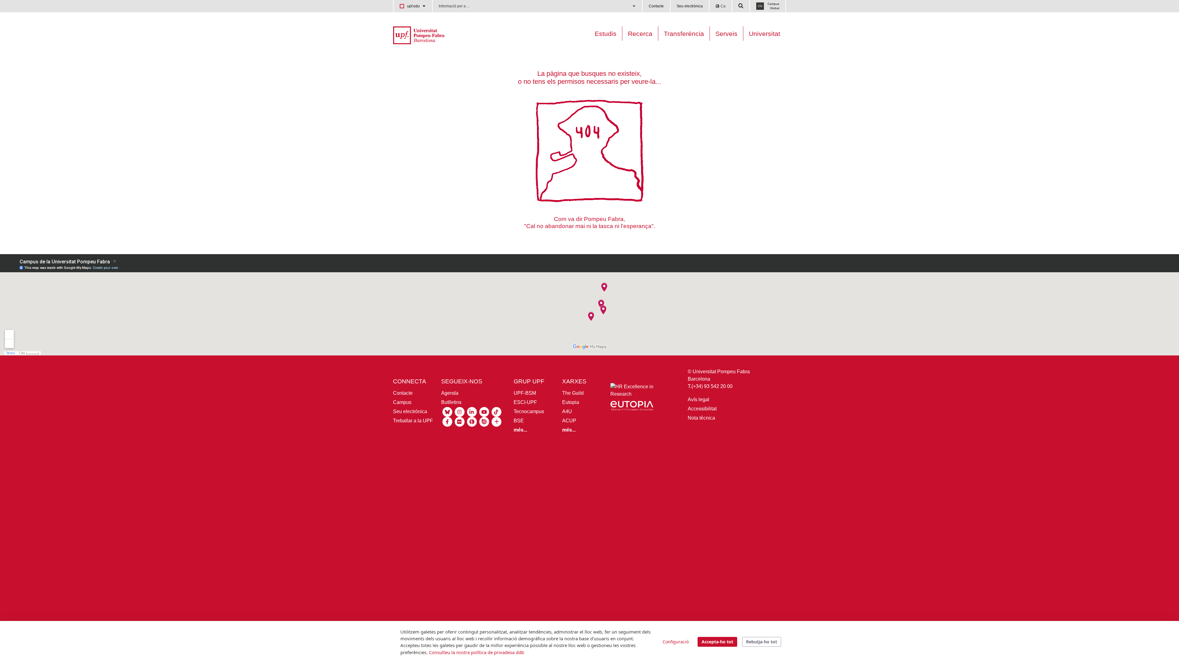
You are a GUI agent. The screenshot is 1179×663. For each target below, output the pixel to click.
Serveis (726, 33)
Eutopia (570, 402)
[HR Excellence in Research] (631, 391)
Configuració (676, 642)
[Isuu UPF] (484, 421)
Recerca (640, 33)
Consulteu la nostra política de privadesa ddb (476, 652)
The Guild (573, 393)
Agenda (449, 393)
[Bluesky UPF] (447, 411)
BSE (519, 420)
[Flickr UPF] (459, 421)
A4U (567, 411)
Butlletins (451, 402)
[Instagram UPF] (459, 411)
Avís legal (698, 399)
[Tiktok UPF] (496, 411)
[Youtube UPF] (484, 411)
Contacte (656, 6)
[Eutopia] (631, 406)
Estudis (606, 33)
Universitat (764, 33)
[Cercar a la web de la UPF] (741, 6)
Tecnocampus (529, 411)
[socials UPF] (496, 421)
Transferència (684, 33)
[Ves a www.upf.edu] (418, 34)
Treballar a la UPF (413, 420)
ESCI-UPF (525, 402)
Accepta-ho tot (717, 642)
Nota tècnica (701, 418)
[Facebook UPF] (447, 421)
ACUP (569, 420)
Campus (402, 402)
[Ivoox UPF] (472, 421)
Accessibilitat (702, 408)
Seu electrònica (690, 6)
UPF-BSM (525, 393)
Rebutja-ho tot (761, 642)
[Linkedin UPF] (472, 411)
